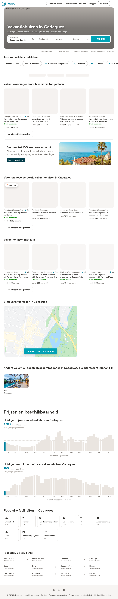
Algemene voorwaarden (58, 595)
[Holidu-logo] (13, 4)
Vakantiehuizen (46, 51)
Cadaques (110, 51)
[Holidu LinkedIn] (59, 590)
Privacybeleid (74, 595)
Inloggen (92, 4)
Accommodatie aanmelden (76, 4)
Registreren (104, 4)
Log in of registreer (15, 160)
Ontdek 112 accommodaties (41, 351)
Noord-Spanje (64, 51)
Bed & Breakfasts (32, 63)
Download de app (55, 4)
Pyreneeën (85, 51)
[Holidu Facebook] (64, 590)
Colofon (44, 595)
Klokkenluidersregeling (102, 595)
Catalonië (75, 51)
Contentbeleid (86, 595)
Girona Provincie (97, 51)
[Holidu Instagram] (54, 590)
